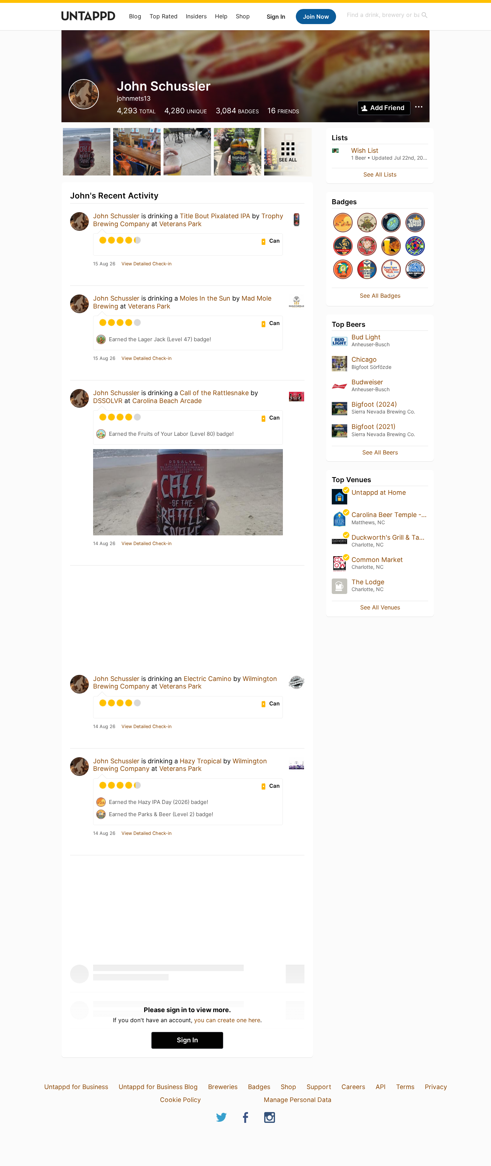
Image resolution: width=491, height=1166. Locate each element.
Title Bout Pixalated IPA (215, 216)
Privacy (436, 1086)
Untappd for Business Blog (158, 1086)
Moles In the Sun (205, 298)
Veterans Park (180, 224)
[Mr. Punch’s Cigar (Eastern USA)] (343, 246)
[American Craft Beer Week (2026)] (391, 270)
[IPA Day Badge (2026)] (367, 223)
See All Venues (380, 607)
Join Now (316, 16)
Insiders (196, 16)
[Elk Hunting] (367, 246)
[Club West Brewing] (415, 223)
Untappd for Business (76, 1086)
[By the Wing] (391, 246)
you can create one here (227, 1020)
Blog (135, 16)
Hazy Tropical (200, 761)
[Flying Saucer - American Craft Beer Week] (367, 270)
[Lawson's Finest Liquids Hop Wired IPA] (343, 270)
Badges (259, 1086)
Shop (243, 16)
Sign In (276, 16)
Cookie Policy (180, 1099)
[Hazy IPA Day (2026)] (343, 223)
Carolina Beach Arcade (167, 400)
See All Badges (380, 295)
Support (319, 1086)
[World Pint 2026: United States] (415, 246)
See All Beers (380, 452)
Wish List (364, 150)
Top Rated (164, 16)
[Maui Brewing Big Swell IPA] (415, 270)
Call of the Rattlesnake (214, 393)
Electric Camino (207, 678)
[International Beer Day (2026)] (391, 223)
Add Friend (387, 107)
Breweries (223, 1086)
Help (221, 16)
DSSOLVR (108, 400)
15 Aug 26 (104, 263)
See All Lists (379, 174)
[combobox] (387, 15)
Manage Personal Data (297, 1099)
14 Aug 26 (104, 543)
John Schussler (116, 216)
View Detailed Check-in (146, 263)
